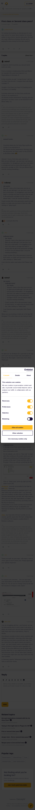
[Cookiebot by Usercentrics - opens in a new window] (25, 370)
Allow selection (17, 433)
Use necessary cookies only (17, 439)
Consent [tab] (6, 375)
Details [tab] (17, 375)
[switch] (30, 406)
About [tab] (29, 375)
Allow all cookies (17, 427)
